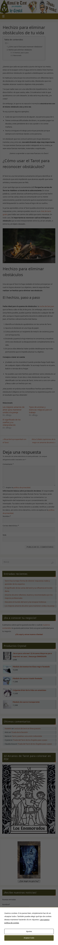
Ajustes (29, 931)
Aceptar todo (29, 938)
